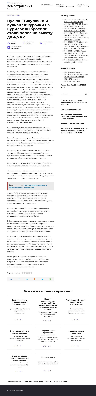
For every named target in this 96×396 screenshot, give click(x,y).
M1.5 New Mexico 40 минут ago (76, 74)
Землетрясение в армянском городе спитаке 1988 (20, 302)
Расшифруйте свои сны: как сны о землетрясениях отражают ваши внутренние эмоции (74, 130)
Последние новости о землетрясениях (19, 332)
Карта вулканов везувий (71, 109)
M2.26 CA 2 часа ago (72, 81)
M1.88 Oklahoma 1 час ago (74, 77)
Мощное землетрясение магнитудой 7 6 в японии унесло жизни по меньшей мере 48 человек (48, 304)
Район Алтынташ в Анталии (72, 123)
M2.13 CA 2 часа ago (71, 79)
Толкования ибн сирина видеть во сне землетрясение (76, 302)
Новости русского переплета (76, 332)
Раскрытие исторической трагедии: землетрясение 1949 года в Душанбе (74, 117)
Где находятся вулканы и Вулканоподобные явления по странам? (74, 103)
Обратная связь (61, 381)
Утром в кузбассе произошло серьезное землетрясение (19, 358)
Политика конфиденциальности (37, 381)
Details (80, 22)
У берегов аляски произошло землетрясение (48, 333)
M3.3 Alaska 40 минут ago (74, 72)
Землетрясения (19, 6)
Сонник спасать (48, 357)
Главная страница (13, 15)
